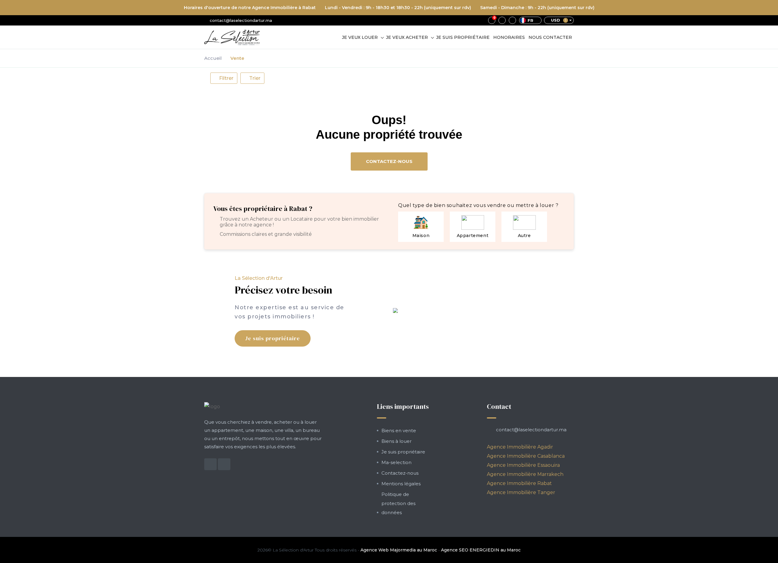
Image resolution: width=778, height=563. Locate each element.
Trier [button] (254, 78)
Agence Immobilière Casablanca (526, 456)
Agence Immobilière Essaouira (523, 465)
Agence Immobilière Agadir (520, 447)
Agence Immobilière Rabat (519, 483)
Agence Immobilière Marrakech (525, 474)
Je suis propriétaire (463, 37)
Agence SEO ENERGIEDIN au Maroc (481, 550)
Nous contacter (550, 37)
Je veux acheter (407, 37)
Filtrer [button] (225, 78)
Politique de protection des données (398, 503)
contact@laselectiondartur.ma (241, 20)
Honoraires (509, 37)
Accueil (213, 58)
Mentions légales (401, 484)
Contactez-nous (389, 161)
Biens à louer (396, 441)
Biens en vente (398, 430)
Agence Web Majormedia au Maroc (398, 550)
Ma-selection (396, 462)
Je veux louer (360, 37)
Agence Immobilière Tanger (521, 492)
